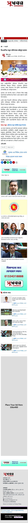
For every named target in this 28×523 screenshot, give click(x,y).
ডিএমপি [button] (3, 147)
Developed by (9, 501)
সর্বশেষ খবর (7, 293)
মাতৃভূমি (6, 46)
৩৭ (7, 479)
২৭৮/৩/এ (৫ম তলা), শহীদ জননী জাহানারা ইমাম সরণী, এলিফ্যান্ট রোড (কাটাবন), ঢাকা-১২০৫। (13, 494)
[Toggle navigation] (2, 38)
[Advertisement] (14, 22)
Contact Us (11, 504)
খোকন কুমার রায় (13, 483)
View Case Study (18, 517)
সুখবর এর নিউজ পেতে (16, 152)
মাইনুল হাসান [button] (10, 147)
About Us (5, 504)
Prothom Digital (8, 517)
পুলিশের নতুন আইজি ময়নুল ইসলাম (16, 125)
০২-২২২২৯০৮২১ (8, 498)
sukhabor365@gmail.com (10, 500)
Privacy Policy (17, 504)
